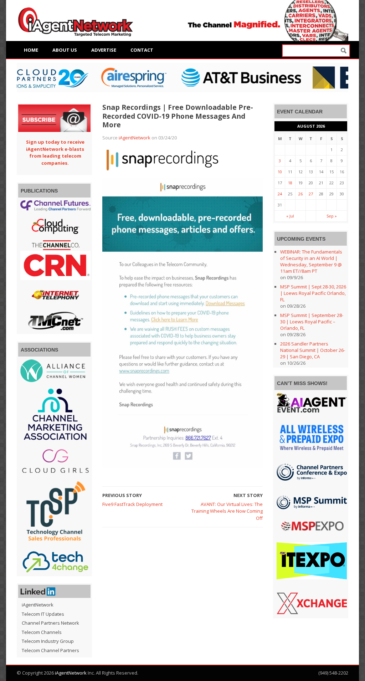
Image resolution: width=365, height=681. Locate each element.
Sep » (332, 216)
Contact (141, 50)
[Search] (343, 51)
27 (311, 193)
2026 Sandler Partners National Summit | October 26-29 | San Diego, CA (312, 350)
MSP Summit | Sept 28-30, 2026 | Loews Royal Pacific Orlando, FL (313, 293)
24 (280, 193)
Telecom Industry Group (48, 641)
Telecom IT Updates (43, 614)
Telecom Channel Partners (50, 650)
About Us (64, 50)
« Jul (290, 216)
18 (290, 182)
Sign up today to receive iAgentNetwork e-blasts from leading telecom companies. (55, 152)
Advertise (103, 50)
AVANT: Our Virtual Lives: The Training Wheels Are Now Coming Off (227, 511)
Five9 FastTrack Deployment (132, 504)
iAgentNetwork (134, 137)
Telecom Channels (42, 632)
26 (300, 193)
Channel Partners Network (50, 623)
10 (280, 171)
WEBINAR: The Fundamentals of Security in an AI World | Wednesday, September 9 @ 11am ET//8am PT (311, 261)
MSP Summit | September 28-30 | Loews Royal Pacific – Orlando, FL (311, 321)
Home (31, 50)
